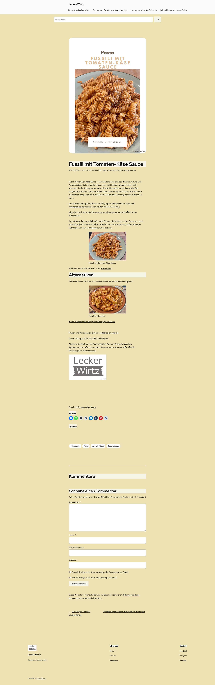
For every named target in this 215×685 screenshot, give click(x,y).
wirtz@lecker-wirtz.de (109, 332)
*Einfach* (98, 170)
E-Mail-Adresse (76, 547)
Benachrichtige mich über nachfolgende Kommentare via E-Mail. (100, 572)
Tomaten (133, 170)
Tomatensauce (75, 206)
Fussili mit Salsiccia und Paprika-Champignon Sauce (92, 321)
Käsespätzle (106, 268)
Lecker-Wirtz (76, 4)
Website (72, 559)
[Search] (157, 19)
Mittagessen (75, 446)
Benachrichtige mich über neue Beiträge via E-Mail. (95, 577)
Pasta (117, 170)
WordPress (41, 678)
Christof (89, 170)
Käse (104, 170)
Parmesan (111, 170)
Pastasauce (124, 170)
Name (72, 535)
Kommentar (75, 502)
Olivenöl (93, 221)
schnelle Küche (98, 446)
